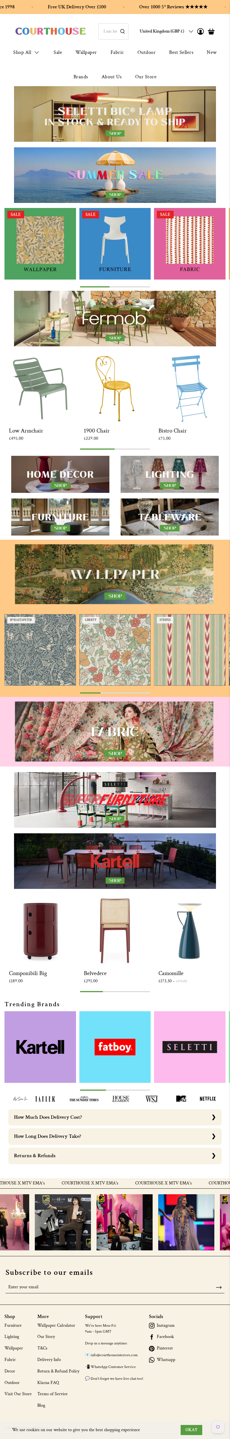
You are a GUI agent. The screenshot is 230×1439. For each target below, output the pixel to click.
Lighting (11, 1337)
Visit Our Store (18, 1394)
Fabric (117, 52)
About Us (112, 77)
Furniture (13, 1325)
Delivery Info (49, 1360)
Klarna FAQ (48, 1383)
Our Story (46, 1337)
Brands (80, 77)
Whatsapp (166, 1360)
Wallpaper (86, 52)
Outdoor (146, 52)
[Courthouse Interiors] (50, 31)
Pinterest (165, 1348)
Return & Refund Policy (58, 1371)
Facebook (165, 1337)
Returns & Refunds (35, 1155)
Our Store (146, 77)
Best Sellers (181, 52)
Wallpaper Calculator (56, 1325)
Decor (9, 1371)
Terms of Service (52, 1394)
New (212, 52)
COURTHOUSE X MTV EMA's (49, 1183)
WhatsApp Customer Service (113, 1366)
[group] (40, 244)
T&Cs (42, 1348)
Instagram (166, 1325)
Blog (41, 1405)
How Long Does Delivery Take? (47, 1136)
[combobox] (113, 31)
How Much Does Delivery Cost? (48, 1117)
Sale (58, 52)
